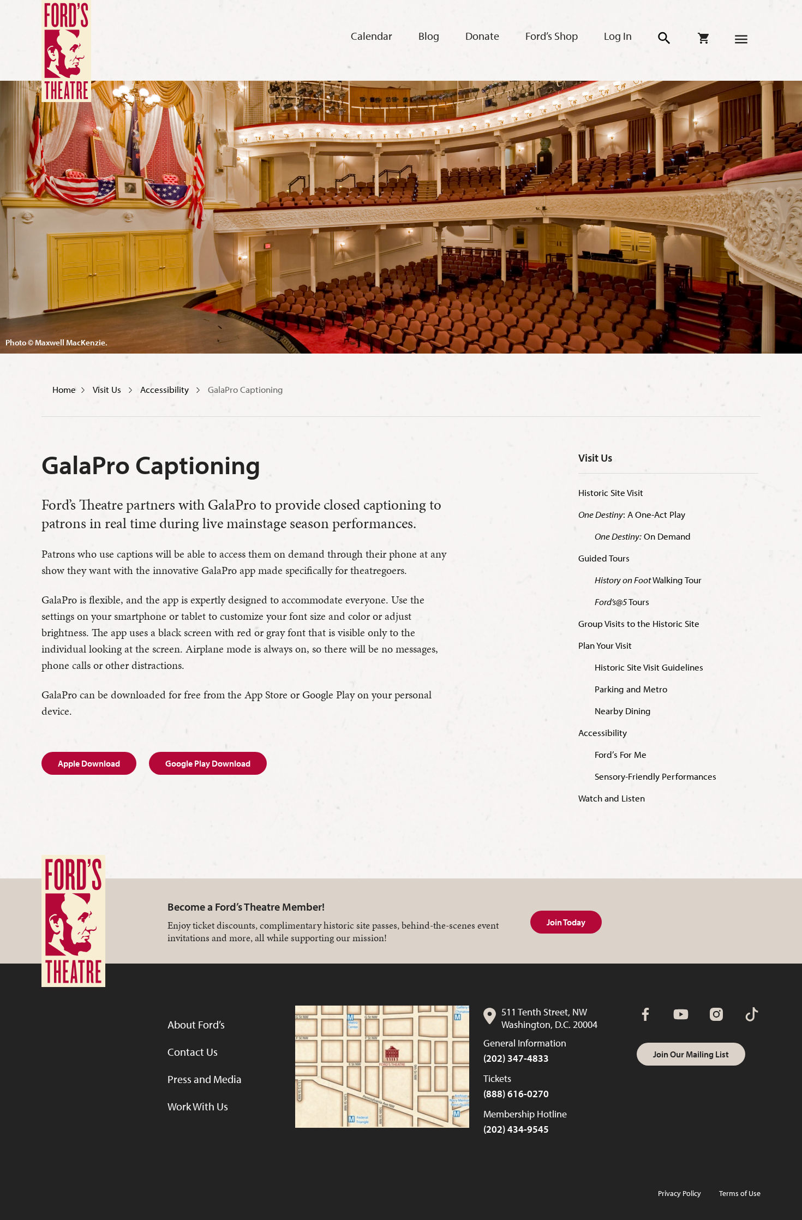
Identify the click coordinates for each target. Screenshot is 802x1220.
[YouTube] (681, 1014)
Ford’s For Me (621, 754)
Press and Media (204, 1079)
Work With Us (197, 1106)
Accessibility (165, 389)
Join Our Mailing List (691, 1054)
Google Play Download (207, 763)
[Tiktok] (752, 1014)
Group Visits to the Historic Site (638, 623)
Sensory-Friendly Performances (655, 776)
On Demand (643, 536)
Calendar (371, 36)
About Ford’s (196, 1024)
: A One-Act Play (631, 514)
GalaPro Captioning (245, 389)
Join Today (566, 922)
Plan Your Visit (605, 645)
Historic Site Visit (610, 492)
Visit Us (108, 389)
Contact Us (192, 1051)
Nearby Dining (623, 710)
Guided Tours (604, 558)
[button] (665, 38)
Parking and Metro (631, 689)
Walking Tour (648, 579)
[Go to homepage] (66, 51)
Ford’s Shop (551, 36)
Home (64, 389)
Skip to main (196, 22)
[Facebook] (645, 1014)
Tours (622, 601)
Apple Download (89, 763)
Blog (428, 36)
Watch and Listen (611, 798)
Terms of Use (740, 1193)
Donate (482, 36)
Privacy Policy (679, 1193)
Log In (618, 36)
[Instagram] (716, 1014)
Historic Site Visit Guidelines (649, 667)
